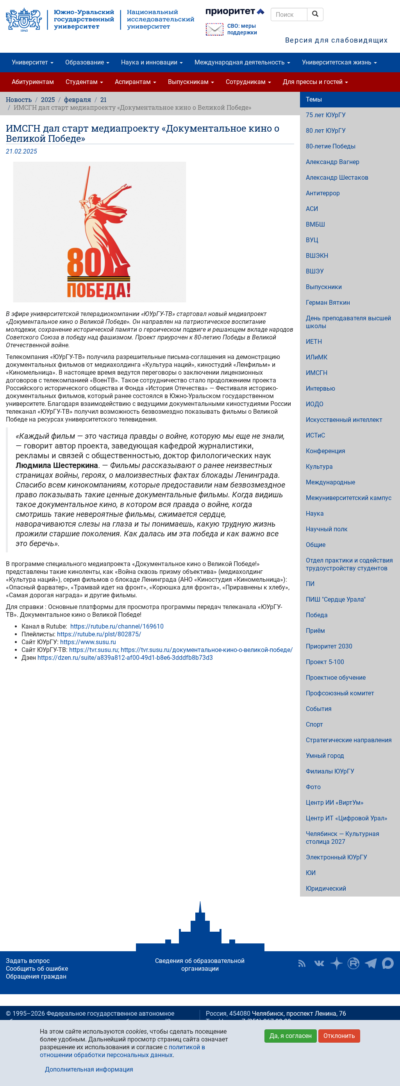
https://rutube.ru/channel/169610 (117, 626)
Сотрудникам (246, 82)
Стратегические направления (349, 740)
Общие (315, 544)
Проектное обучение (336, 677)
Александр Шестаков (337, 177)
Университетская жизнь (337, 62)
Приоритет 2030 (329, 646)
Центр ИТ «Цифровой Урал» (347, 818)
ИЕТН (314, 341)
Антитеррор (323, 193)
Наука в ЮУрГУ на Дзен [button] (336, 963)
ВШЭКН (317, 255)
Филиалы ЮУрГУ (330, 771)
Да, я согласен (291, 1036)
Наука (315, 513)
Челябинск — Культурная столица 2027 (342, 837)
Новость (19, 99)
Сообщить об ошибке (37, 968)
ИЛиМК (316, 357)
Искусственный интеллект (344, 419)
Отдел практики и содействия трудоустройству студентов (349, 564)
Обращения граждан (36, 976)
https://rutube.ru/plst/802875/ (99, 634)
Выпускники (324, 287)
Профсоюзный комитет (340, 693)
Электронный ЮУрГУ (336, 857)
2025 (48, 99)
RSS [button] (302, 963)
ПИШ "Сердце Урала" (336, 599)
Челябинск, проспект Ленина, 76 (299, 1013)
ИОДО (314, 404)
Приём (315, 630)
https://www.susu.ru (88, 642)
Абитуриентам (33, 82)
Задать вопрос (28, 961)
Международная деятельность (240, 62)
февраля (77, 99)
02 (17, 151)
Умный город (325, 755)
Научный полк (327, 529)
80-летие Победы (330, 146)
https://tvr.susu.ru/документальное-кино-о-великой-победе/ (207, 650)
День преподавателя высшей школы (348, 322)
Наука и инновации (150, 62)
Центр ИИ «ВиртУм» (335, 802)
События (319, 709)
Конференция (325, 451)
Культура (319, 466)
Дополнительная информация (89, 1069)
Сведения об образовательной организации (200, 964)
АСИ (312, 209)
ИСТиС (315, 435)
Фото (313, 787)
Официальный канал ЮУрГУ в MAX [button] (388, 963)
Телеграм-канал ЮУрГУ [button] (370, 963)
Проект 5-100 (325, 662)
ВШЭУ (315, 271)
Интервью (320, 388)
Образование (85, 62)
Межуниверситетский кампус (348, 498)
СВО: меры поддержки (242, 29)
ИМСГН (316, 373)
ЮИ (311, 873)
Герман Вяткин (328, 302)
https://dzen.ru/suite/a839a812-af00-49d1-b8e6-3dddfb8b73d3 (125, 657)
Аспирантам (133, 82)
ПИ (310, 584)
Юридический (326, 888)
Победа (317, 615)
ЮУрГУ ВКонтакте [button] (319, 963)
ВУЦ (312, 240)
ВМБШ (315, 224)
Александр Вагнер (332, 162)
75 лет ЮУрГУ (326, 115)
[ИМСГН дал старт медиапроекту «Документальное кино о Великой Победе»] (150, 232)
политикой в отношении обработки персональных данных (122, 1051)
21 (103, 99)
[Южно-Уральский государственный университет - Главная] (100, 20)
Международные (330, 482)
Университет (31, 62)
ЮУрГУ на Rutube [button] (353, 963)
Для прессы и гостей (313, 82)
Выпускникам (189, 82)
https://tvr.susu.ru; (94, 650)
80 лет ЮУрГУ (326, 130)
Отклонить (339, 1036)
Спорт (314, 724)
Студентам (82, 82)
